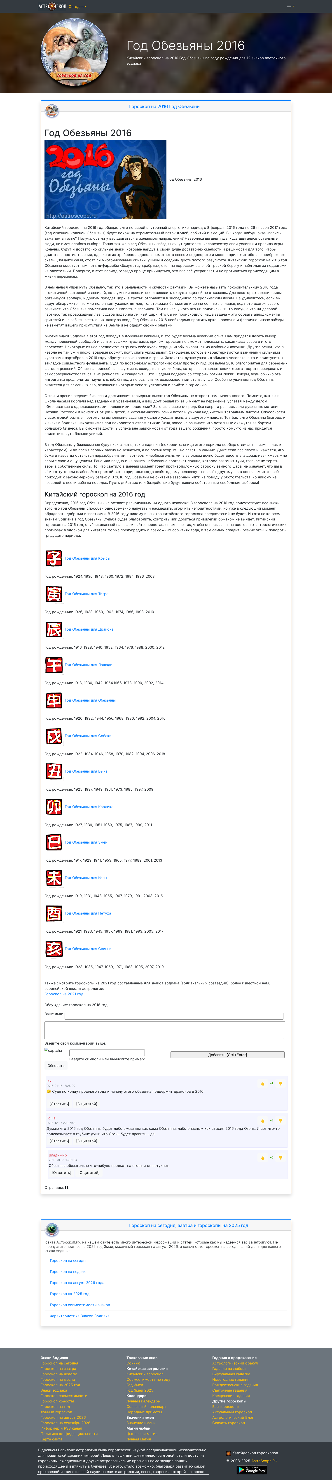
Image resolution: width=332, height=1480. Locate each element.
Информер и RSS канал (61, 1428)
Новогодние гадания (230, 1379)
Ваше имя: (53, 1014)
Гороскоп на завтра (58, 1368)
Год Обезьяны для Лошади (88, 664)
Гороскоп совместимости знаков (80, 1305)
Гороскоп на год (55, 1406)
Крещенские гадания (231, 1395)
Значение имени (141, 1423)
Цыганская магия (141, 1433)
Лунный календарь (143, 1401)
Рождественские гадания (235, 1385)
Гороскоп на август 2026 (63, 1417)
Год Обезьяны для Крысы (87, 558)
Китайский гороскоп (145, 1374)
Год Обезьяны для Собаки (88, 735)
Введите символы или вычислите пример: (107, 1059)
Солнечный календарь (146, 1406)
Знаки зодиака (54, 1390)
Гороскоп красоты (57, 1401)
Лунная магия (138, 1439)
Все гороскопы (225, 1406)
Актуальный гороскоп (232, 1412)
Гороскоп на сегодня (68, 1260)
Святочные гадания (229, 1390)
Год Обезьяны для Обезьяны (90, 700)
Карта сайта (51, 1439)
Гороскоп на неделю (68, 1271)
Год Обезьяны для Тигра (86, 593)
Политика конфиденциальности (69, 1433)
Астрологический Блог (233, 1417)
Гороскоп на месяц (58, 1379)
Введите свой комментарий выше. (75, 1043)
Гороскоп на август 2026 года (77, 1282)
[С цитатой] (86, 1104)
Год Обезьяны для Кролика (89, 806)
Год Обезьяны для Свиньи (88, 948)
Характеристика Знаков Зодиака (80, 1316)
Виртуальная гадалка (231, 1374)
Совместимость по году (148, 1379)
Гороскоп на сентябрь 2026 (65, 1423)
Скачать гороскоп (228, 1423)
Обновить (56, 1065)
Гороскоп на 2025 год (69, 1293)
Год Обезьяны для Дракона (89, 629)
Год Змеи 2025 (139, 1390)
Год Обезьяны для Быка (86, 771)
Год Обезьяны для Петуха (88, 913)
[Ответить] (59, 1104)
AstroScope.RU (264, 1461)
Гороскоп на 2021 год (63, 994)
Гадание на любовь (229, 1368)
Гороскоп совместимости (64, 1395)
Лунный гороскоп (56, 1412)
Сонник (133, 1363)
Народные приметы (144, 1412)
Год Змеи (134, 1385)
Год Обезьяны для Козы (86, 877)
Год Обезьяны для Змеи (86, 842)
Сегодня (76, 6)
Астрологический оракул (235, 1363)
